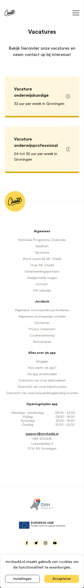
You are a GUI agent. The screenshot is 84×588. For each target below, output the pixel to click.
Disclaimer (42, 323)
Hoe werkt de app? (42, 368)
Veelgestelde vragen (42, 278)
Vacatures (42, 252)
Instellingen (22, 579)
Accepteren (61, 579)
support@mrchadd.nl (42, 434)
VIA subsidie (42, 290)
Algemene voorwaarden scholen (42, 316)
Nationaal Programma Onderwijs (42, 240)
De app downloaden (42, 374)
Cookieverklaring (42, 335)
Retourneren (42, 342)
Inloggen (42, 361)
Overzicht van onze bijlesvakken (42, 380)
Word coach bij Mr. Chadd (42, 259)
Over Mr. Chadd (42, 265)
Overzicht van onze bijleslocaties (42, 386)
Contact (42, 284)
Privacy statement (42, 329)
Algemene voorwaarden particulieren (42, 310)
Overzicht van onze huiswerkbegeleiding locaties (42, 393)
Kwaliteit (42, 246)
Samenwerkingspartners (42, 271)
